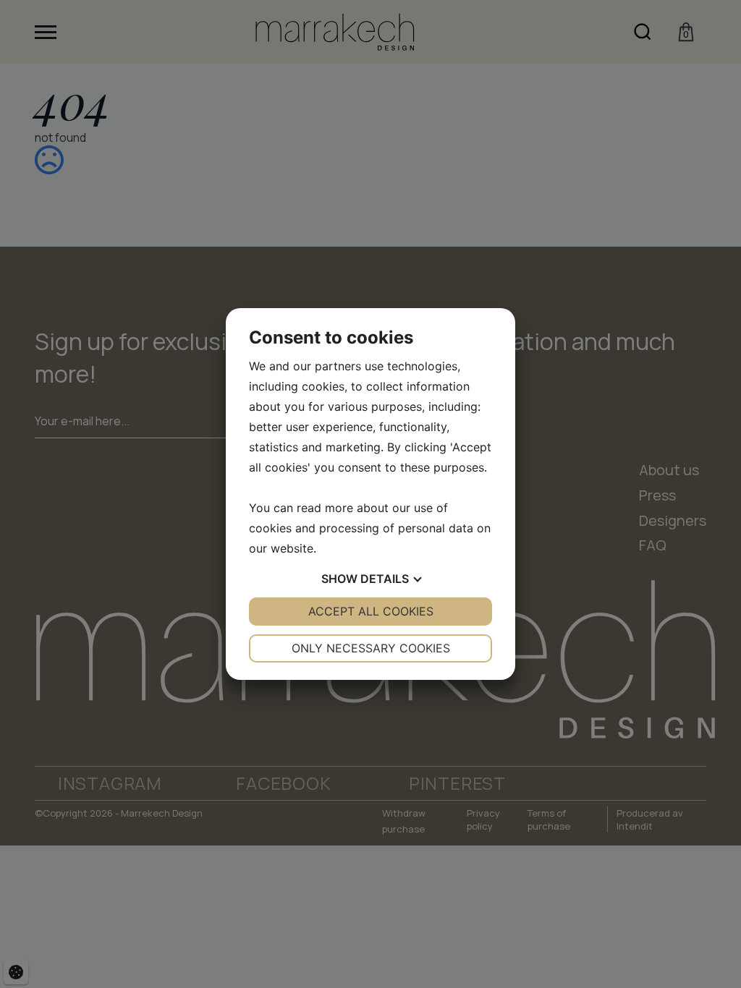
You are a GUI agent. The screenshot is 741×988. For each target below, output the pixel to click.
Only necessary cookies (371, 648)
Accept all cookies (370, 611)
